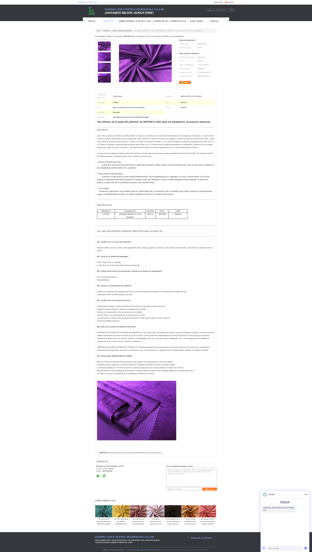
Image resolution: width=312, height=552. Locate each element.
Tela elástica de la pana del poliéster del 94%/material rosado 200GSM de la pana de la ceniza (138, 524)
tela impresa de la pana (153, 453)
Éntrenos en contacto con (179, 21)
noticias (214, 21)
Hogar (91, 21)
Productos (108, 21)
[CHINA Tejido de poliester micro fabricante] (91, 10)
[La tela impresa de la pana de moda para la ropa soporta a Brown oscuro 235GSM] (172, 511)
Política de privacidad (118, 550)
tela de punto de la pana (116, 453)
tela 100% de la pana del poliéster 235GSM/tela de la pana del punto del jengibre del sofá (121, 524)
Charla (186, 82)
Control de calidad (162, 21)
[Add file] (263, 548)
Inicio (99, 30)
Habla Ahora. (218, 2)
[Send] (306, 548)
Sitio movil (108, 550)
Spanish (230, 2)
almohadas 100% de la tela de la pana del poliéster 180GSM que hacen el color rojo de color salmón (207, 524)
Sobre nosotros (127, 21)
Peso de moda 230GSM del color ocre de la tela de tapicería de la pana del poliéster (190, 524)
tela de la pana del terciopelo (135, 453)
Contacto (211, 489)
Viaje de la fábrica (144, 21)
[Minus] (305, 494)
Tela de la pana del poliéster (122, 30)
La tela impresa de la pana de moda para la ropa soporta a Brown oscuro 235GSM (173, 524)
